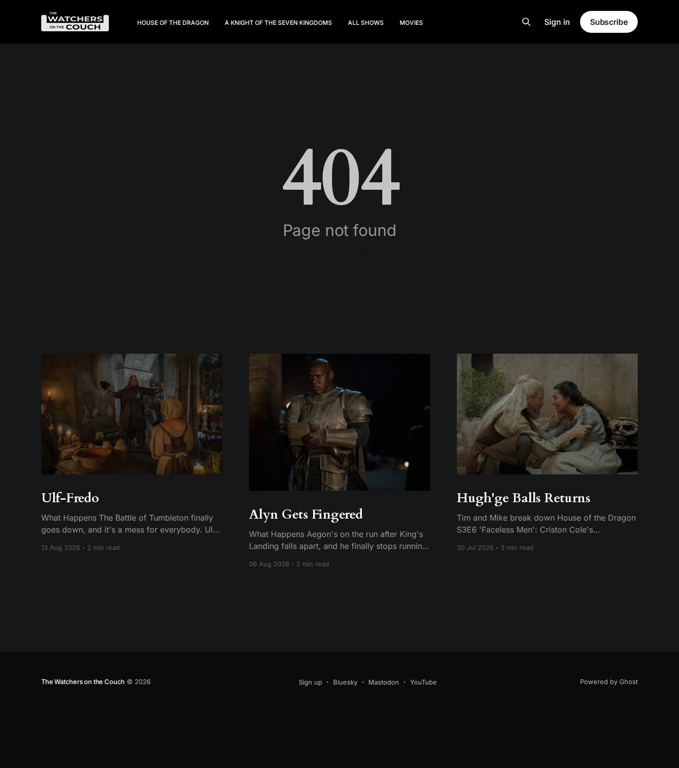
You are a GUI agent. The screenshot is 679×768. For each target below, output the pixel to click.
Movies (411, 22)
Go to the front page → (339, 249)
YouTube (423, 682)
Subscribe (609, 22)
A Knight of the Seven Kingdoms (278, 22)
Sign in (557, 22)
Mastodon (383, 682)
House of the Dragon (173, 22)
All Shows (366, 22)
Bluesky (345, 682)
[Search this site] (526, 22)
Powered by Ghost (609, 682)
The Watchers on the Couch (83, 682)
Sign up (310, 682)
